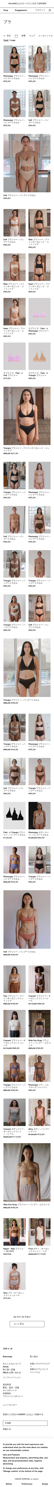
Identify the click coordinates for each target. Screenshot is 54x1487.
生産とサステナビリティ (40, 1365)
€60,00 (32, 126)
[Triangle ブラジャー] (27, 416)
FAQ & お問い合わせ (12, 1373)
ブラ (16, 36)
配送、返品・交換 (11, 1388)
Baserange (7, 1357)
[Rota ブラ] (14, 1276)
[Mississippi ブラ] (40, 1068)
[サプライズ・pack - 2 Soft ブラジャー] (14, 356)
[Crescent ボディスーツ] (14, 1112)
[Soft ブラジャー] (40, 103)
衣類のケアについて (39, 1369)
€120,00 (7, 838)
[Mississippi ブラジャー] (14, 59)
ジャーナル (35, 1372)
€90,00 (32, 378)
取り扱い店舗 (9, 1370)
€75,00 (7, 378)
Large (12, 40)
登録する (7, 1429)
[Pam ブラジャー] (14, 979)
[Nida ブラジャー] (40, 222)
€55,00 (7, 81)
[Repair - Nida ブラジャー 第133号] (14, 1232)
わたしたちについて (12, 1364)
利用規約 (7, 1394)
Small (6, 40)
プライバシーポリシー (13, 1397)
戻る (9, 36)
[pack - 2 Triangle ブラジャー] (14, 815)
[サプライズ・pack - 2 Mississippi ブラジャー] (40, 311)
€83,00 (32, 334)
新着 (24, 36)
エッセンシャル (46, 36)
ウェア (32, 36)
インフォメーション (12, 1377)
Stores (5, 1367)
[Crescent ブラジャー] (40, 979)
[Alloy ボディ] (40, 1112)
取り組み (34, 1357)
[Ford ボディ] (40, 1232)
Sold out (7, 1254)
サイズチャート (10, 1390)
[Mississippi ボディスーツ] (40, 815)
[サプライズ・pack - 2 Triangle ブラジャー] (40, 356)
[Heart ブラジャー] (40, 267)
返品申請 (7, 1385)
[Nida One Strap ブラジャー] (40, 1023)
